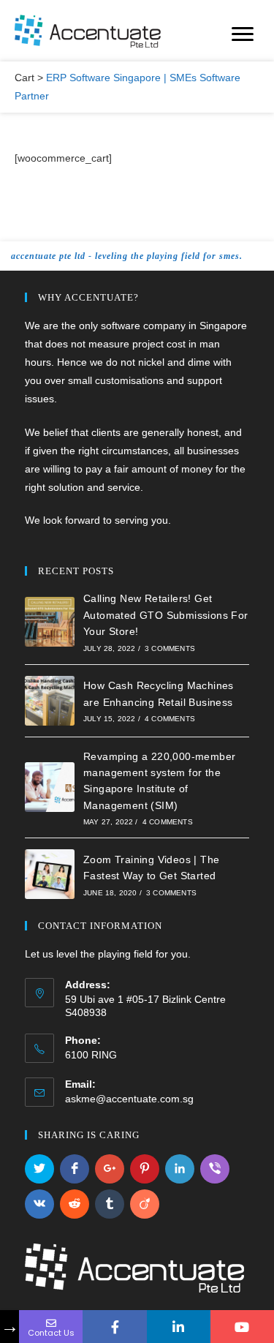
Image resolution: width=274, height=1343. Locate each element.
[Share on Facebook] (74, 1169)
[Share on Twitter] (39, 1169)
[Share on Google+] (109, 1169)
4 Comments (170, 719)
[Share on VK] (39, 1204)
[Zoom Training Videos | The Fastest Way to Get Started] (50, 874)
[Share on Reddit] (74, 1204)
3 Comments (170, 648)
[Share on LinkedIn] (179, 1169)
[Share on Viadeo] (144, 1204)
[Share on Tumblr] (109, 1204)
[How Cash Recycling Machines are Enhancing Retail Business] (50, 701)
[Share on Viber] (214, 1169)
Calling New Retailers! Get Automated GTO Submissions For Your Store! (165, 614)
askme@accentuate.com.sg (129, 1099)
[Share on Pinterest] (144, 1169)
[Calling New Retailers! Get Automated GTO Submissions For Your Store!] (50, 622)
